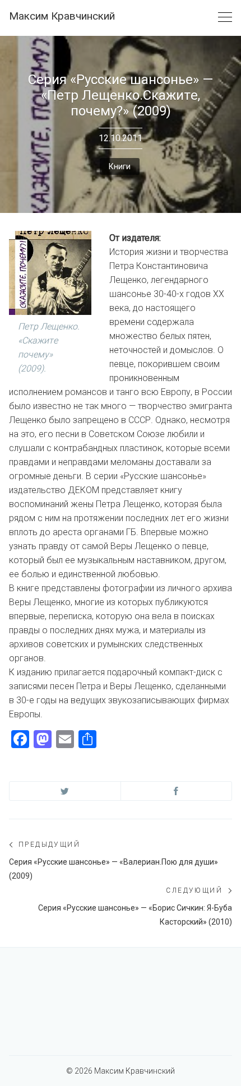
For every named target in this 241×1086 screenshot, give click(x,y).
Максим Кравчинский (62, 16)
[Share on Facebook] (176, 791)
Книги (120, 166)
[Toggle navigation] (225, 17)
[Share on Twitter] (65, 791)
